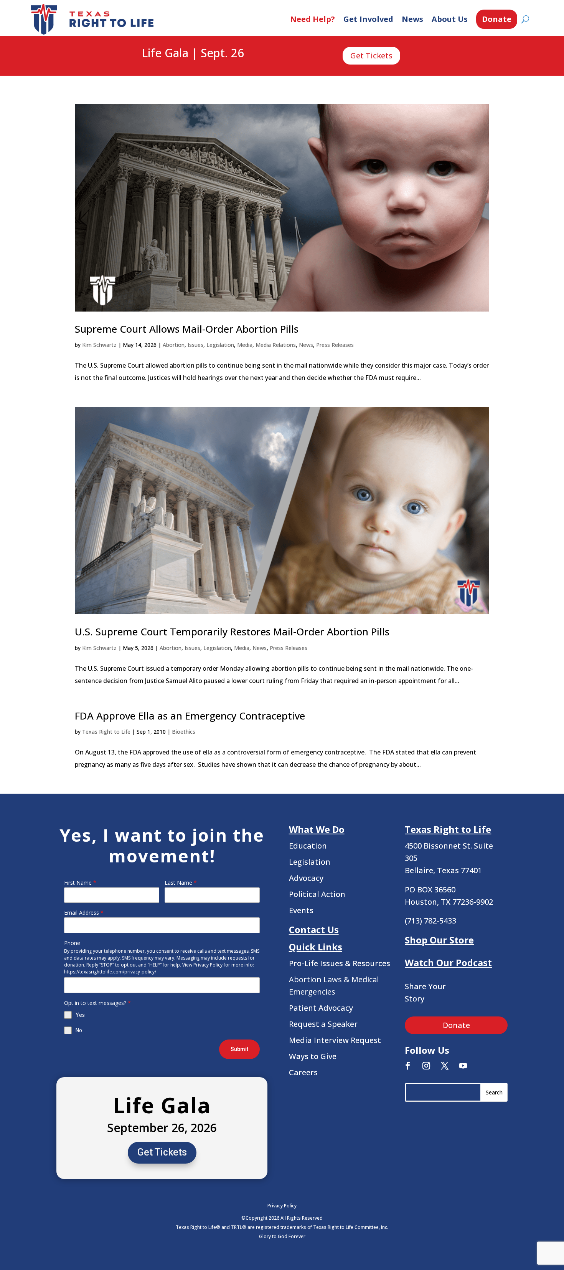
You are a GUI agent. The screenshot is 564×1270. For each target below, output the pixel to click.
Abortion (174, 344)
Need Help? (312, 19)
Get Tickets (371, 55)
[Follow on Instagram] (426, 1065)
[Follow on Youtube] (463, 1065)
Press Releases (335, 344)
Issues (195, 344)
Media (244, 344)
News (412, 19)
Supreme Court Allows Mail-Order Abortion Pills (186, 329)
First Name (80, 882)
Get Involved (368, 19)
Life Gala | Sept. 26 (193, 53)
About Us (450, 19)
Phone (72, 943)
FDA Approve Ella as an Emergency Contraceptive (190, 716)
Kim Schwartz (99, 344)
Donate (496, 19)
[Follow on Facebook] (408, 1065)
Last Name (181, 882)
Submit (239, 1049)
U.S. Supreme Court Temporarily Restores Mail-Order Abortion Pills (232, 631)
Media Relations (276, 344)
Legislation (220, 344)
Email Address (84, 912)
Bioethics (183, 731)
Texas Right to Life (106, 731)
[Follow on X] (444, 1065)
